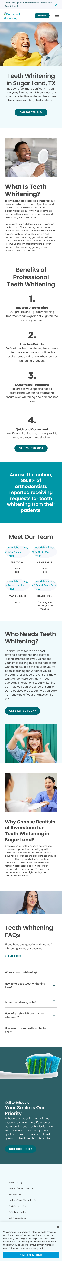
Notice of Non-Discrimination (23, 1200)
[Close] (58, 1227)
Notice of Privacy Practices (21, 1188)
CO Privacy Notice (17, 1212)
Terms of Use (15, 1194)
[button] (57, 15)
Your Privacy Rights (31, 1254)
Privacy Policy (15, 1182)
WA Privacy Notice (17, 1218)
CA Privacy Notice (17, 1206)
